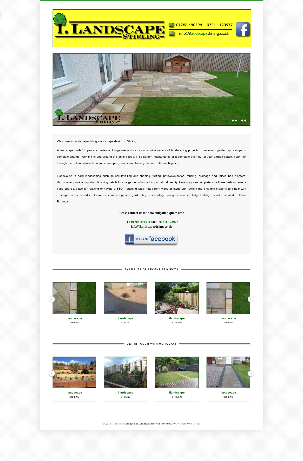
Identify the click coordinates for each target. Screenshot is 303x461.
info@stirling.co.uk (151, 226)
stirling (74, 323)
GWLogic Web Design (187, 423)
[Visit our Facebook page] (151, 239)
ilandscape (74, 318)
